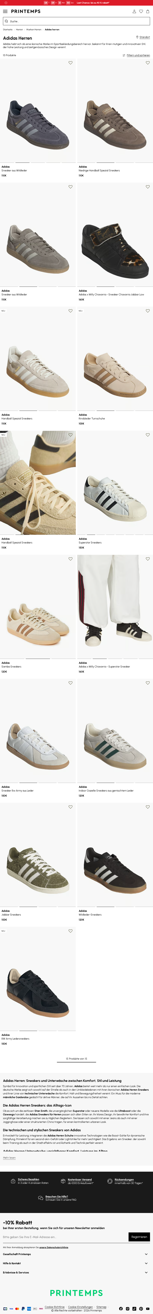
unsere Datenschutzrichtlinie (53, 1247)
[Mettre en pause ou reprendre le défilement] (5, 2)
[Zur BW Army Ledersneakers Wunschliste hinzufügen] (70, 931)
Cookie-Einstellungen (80, 1307)
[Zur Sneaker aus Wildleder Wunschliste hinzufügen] (70, 62)
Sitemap (101, 1307)
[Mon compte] (134, 11)
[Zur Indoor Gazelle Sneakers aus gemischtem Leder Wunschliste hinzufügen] (147, 683)
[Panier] (148, 11)
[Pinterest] (141, 1309)
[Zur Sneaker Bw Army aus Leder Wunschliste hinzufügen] (70, 683)
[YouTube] (148, 1309)
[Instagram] (127, 1309)
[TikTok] (134, 1309)
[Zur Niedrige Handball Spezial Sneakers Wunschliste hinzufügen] (147, 62)
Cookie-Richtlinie (55, 1307)
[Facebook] (121, 1309)
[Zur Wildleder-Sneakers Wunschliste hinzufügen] (147, 807)
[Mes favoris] (141, 11)
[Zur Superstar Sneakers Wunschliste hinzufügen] (147, 435)
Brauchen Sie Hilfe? (57, 1196)
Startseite (8, 29)
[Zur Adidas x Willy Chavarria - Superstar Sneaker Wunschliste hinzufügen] (147, 559)
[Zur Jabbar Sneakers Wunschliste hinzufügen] (70, 807)
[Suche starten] (6, 21)
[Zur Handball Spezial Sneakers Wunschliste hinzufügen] (70, 310)
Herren (19, 29)
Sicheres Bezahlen (28, 1179)
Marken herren (33, 29)
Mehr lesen (9, 1157)
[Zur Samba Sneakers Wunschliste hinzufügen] (70, 559)
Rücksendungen (124, 1179)
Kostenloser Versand (80, 1179)
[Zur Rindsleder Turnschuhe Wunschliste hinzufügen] (147, 310)
